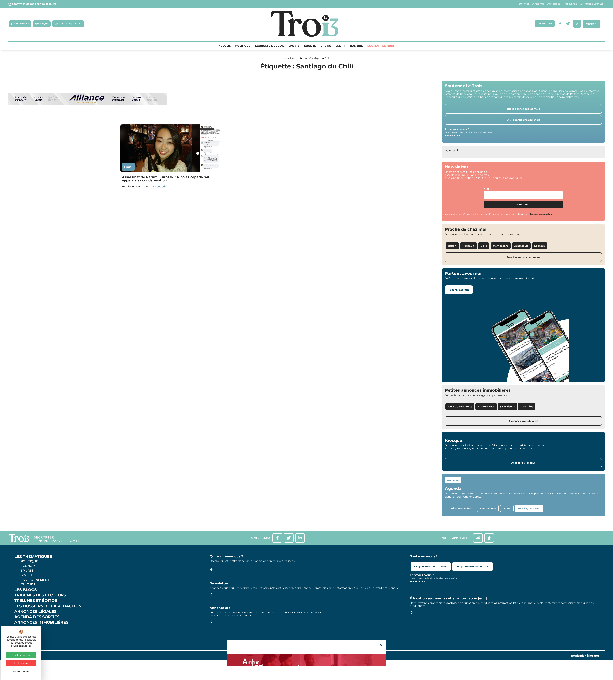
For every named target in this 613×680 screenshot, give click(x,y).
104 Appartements (459, 406)
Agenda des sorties (36, 617)
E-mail (488, 189)
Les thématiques (33, 556)
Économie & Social (269, 46)
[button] (381, 645)
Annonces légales (591, 4)
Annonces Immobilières (562, 4)
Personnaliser (21, 671)
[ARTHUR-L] (306, 660)
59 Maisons (507, 406)
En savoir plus (452, 135)
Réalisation (585, 655)
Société (310, 46)
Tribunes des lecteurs (40, 595)
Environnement (333, 46)
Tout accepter (21, 655)
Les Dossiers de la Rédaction (48, 606)
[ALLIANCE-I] (88, 118)
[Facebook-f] (560, 24)
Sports (294, 46)
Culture (356, 46)
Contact (524, 4)
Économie (29, 566)
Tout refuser (21, 663)
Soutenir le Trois (381, 46)
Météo (21, 633)
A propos (538, 4)
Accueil (225, 46)
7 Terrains (526, 406)
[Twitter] (568, 24)
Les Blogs (25, 590)
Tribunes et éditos (35, 601)
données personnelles (541, 214)
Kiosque (23, 628)
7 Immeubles (486, 406)
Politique (242, 46)
